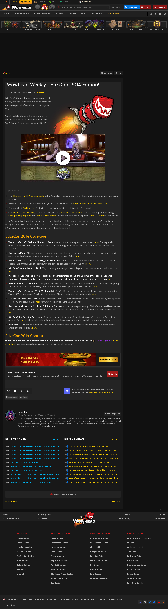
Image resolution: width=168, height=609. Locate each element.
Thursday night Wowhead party (28, 196)
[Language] (165, 14)
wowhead (23, 397)
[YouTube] (159, 602)
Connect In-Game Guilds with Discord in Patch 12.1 (92, 470)
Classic (41, 2)
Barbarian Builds (135, 556)
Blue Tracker (15, 439)
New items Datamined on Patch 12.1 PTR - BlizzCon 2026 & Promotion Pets (95, 458)
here (96, 242)
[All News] (6, 2)
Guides (84, 14)
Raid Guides (22, 560)
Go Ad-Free (113, 14)
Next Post (116, 501)
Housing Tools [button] (21, 14)
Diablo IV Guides (135, 534)
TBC (54, 2)
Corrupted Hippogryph (19, 215)
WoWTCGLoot (97, 215)
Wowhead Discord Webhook (101, 392)
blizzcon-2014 (11, 397)
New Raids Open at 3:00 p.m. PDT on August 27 (32, 466)
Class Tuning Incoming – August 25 (27, 462)
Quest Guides (57, 556)
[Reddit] (21, 391)
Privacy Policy (115, 599)
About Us (39, 599)
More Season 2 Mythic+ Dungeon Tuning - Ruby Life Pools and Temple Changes (95, 466)
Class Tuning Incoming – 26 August (27, 470)
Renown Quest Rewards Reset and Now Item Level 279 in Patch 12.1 (95, 454)
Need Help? (13, 599)
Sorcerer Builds (134, 578)
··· (73, 2)
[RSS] (163, 602)
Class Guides (23, 538)
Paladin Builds (133, 569)
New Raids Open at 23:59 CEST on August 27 (31, 482)
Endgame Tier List (136, 547)
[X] (145, 602)
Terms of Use (9, 605)
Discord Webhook (43, 14)
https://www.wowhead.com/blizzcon (90, 203)
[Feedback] (160, 14)
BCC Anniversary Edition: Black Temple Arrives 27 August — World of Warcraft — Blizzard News (36, 474)
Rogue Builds (133, 574)
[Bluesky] (8, 391)
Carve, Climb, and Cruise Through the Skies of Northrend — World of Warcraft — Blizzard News (36, 454)
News (6, 14)
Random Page (87, 599)
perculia (40, 93)
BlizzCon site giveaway (24, 212)
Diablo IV (86, 2)
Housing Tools (45, 514)
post (23, 320)
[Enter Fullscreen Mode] (151, 14)
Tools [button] (73, 14)
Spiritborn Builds (135, 583)
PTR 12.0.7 (51, 7)
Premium (102, 599)
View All (57, 439)
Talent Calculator (25, 565)
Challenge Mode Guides (62, 574)
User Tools (27, 599)
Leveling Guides (24, 547)
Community (98, 14)
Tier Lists (21, 569)
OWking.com (29, 208)
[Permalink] (28, 391)
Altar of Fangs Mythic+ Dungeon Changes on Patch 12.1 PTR (95, 478)
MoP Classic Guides (60, 534)
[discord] (67, 391)
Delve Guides (23, 542)
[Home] (17, 7)
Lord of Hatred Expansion (139, 538)
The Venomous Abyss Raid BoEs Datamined (88, 446)
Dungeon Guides (58, 547)
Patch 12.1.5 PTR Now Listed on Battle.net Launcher (92, 450)
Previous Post (11, 501)
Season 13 (132, 542)
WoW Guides (23, 534)
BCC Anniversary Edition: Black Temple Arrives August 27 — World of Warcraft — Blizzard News (36, 478)
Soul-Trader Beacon (46, 215)
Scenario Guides (58, 569)
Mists (65, 2)
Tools (127, 514)
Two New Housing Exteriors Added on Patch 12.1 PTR (93, 482)
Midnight (21, 574)
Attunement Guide (99, 538)
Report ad (162, 510)
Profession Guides (25, 556)
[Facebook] (15, 391)
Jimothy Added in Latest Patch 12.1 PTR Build (89, 462)
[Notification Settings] (156, 14)
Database (60, 14)
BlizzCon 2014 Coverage (72, 212)
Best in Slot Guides (99, 542)
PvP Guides (95, 565)
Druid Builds (132, 560)
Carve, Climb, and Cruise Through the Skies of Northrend (36, 446)
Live (38, 7)
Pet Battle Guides (59, 565)
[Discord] (140, 602)
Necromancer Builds (136, 565)
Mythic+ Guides (24, 551)
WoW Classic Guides (100, 534)
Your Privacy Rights (69, 599)
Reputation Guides (60, 560)
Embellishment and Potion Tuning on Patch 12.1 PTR (93, 474)
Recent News (74, 439)
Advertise (51, 599)
